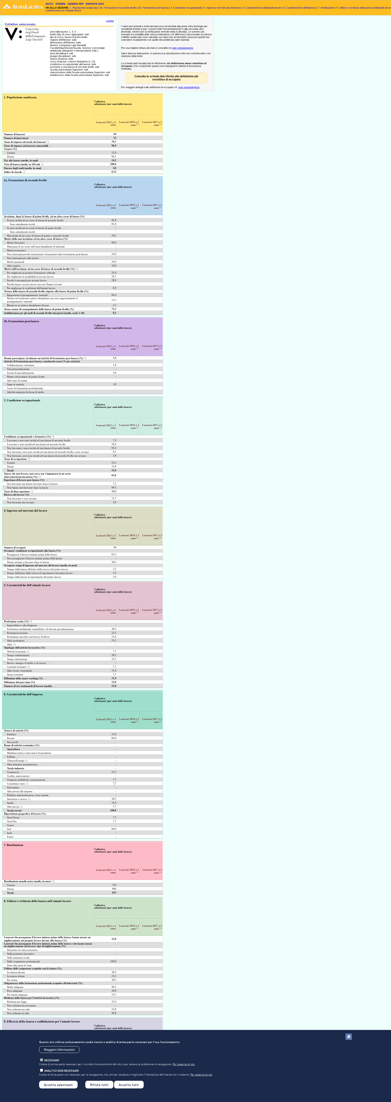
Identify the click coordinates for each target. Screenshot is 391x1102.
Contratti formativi (16, 667)
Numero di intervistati (16, 138)
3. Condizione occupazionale (186, 7)
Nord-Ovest (13, 817)
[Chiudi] (349, 1037)
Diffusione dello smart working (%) (23, 678)
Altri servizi (13, 807)
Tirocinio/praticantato (18, 369)
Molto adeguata (15, 987)
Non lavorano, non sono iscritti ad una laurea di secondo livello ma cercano (46, 456)
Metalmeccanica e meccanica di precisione (29, 753)
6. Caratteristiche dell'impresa (300, 7)
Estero (10, 837)
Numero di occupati (15, 547)
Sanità (10, 803)
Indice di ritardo (13, 172)
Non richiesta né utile (18, 1013)
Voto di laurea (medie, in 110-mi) (22, 164)
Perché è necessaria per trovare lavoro (27, 280)
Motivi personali (15, 262)
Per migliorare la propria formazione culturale (31, 273)
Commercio (13, 772)
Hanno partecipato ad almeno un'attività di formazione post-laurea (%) (43, 358)
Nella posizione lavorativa (20, 954)
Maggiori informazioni (59, 1049)
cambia (110, 20)
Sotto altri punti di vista (19, 965)
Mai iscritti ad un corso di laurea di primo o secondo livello (38, 236)
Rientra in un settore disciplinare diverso (28, 305)
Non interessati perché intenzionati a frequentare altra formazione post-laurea (47, 254)
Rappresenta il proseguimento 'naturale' (27, 295)
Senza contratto (15, 674)
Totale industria (15, 768)
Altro (9, 644)
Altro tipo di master (17, 380)
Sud (9, 829)
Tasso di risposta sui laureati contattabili (26, 146)
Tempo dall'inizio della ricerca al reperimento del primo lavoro (40, 573)
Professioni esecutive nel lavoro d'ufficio (28, 637)
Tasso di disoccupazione (17, 491)
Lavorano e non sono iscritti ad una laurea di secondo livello (38, 440)
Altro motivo (14, 266)
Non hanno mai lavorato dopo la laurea (27, 487)
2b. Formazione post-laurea (153, 7)
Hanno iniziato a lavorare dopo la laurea (28, 562)
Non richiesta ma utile (18, 1009)
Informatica (13, 787)
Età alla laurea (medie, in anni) (21, 160)
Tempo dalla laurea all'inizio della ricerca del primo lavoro (37, 569)
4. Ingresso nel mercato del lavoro (222, 7)
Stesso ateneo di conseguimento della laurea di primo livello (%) (39, 309)
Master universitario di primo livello (26, 377)
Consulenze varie (16, 783)
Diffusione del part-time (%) (19, 682)
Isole (9, 833)
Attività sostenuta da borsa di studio (25, 392)
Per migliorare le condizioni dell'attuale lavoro (31, 288)
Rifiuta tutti (99, 1084)
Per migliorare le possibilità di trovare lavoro (30, 276)
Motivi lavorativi (16, 243)
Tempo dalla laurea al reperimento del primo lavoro (34, 577)
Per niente (12, 980)
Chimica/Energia (15, 760)
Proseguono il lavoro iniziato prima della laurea (32, 554)
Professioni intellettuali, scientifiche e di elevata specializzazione (40, 629)
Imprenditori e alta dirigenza (22, 625)
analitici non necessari (61, 1070)
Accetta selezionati (58, 1084)
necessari (51, 1060)
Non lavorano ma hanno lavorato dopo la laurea (32, 484)
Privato (10, 738)
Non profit (12, 742)
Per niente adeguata (17, 995)
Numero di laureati (14, 134)
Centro (10, 825)
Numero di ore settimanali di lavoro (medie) (28, 686)
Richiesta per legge (17, 1002)
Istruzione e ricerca (17, 799)
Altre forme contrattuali (19, 671)
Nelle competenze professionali (23, 961)
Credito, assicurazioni (18, 776)
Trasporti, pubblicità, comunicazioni (26, 780)
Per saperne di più (184, 1064)
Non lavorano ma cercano (20, 502)
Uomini (11, 153)
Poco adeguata (14, 991)
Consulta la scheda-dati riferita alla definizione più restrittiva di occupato (166, 78)
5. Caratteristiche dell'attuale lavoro (262, 7)
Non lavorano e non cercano (22, 498)
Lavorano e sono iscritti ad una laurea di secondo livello (36, 444)
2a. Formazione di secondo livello (118, 7)
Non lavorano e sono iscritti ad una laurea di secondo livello (38, 448)
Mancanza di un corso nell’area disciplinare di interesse (36, 246)
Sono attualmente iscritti (22, 224)
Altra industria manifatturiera (22, 764)
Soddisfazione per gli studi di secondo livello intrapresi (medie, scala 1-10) (44, 313)
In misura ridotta (15, 976)
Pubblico (11, 734)
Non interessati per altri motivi (23, 258)
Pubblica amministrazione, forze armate (27, 795)
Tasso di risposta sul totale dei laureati (25, 142)
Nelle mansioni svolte (18, 957)
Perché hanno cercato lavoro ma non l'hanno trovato (34, 284)
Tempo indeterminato (18, 655)
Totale (10, 470)
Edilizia (11, 757)
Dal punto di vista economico (22, 950)
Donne (10, 156)
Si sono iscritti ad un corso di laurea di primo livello (34, 228)
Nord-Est (12, 821)
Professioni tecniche (17, 633)
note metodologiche (182, 48)
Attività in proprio (16, 651)
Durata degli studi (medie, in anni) (22, 168)
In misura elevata (16, 972)
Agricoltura (13, 749)
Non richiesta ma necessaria (21, 1005)
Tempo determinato (17, 659)
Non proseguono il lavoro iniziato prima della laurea (34, 558)
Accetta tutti (129, 1084)
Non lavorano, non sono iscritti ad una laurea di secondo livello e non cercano (48, 452)
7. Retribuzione (326, 7)
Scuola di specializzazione (20, 373)
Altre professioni (15, 640)
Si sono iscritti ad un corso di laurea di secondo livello (35, 220)
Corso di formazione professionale (25, 388)
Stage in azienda (15, 384)
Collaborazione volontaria (20, 365)
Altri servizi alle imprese (19, 791)
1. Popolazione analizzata (84, 7)
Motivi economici (16, 250)
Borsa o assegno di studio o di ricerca (26, 663)
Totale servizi (14, 810)
